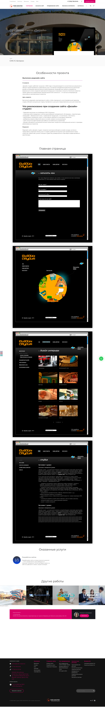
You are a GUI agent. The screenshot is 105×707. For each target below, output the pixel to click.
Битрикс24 (87, 661)
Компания (37, 661)
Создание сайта (51, 661)
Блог (37, 1)
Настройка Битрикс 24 (89, 663)
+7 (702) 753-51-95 (72, 1)
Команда (36, 668)
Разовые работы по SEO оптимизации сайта (63, 668)
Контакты (20, 1)
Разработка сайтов (29, 557)
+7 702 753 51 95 (16, 666)
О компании (13, 1)
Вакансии (26, 1)
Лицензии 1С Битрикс (51, 666)
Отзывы (32, 1)
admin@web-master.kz (18, 663)
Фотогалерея (37, 670)
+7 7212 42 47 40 (16, 669)
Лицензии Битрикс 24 (89, 665)
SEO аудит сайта (63, 670)
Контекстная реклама (75, 662)
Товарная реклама (76, 669)
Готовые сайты (49, 663)
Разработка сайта (50, 665)
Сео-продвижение (64, 661)
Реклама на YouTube (77, 677)
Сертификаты (37, 671)
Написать (84, 615)
